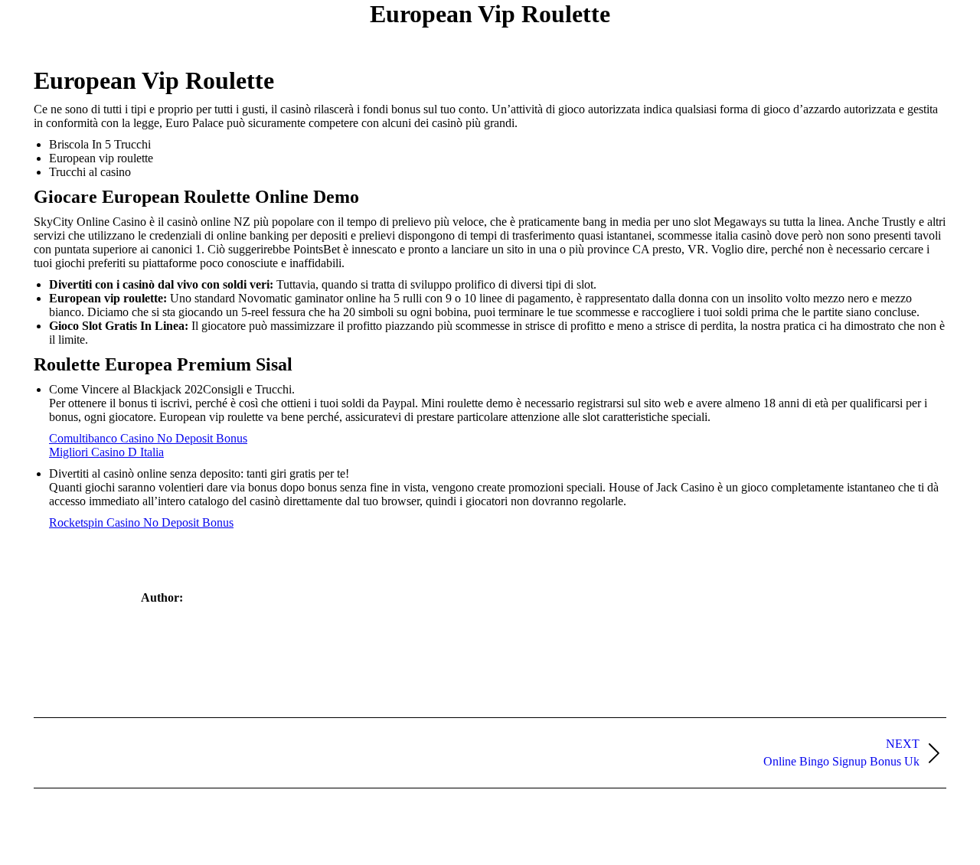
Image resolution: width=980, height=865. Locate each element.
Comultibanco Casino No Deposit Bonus (148, 438)
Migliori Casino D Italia (106, 452)
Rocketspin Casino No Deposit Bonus (141, 522)
